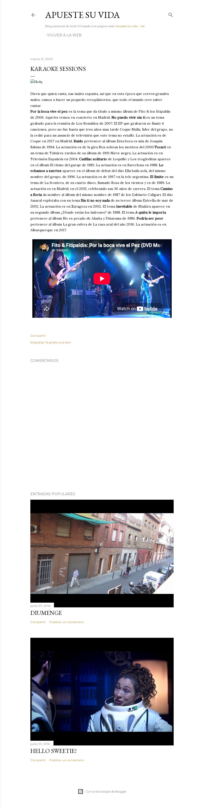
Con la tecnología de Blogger (106, 791)
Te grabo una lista (58, 342)
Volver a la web (64, 35)
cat (142, 26)
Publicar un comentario (67, 622)
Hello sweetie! (53, 751)
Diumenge (46, 613)
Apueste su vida (82, 15)
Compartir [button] (38, 335)
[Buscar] (171, 14)
